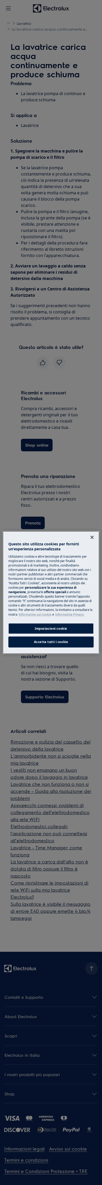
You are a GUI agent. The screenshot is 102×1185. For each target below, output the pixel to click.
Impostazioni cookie (51, 629)
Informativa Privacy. (69, 614)
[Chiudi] (92, 537)
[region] (51, 592)
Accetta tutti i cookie (51, 642)
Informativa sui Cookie (35, 614)
